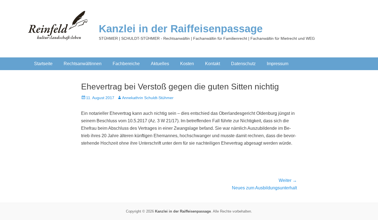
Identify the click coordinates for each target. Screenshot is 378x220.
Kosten (187, 63)
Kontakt (212, 63)
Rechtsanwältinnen (83, 63)
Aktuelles (160, 63)
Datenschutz (243, 63)
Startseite (43, 63)
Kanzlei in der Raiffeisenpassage (181, 29)
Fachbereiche (126, 63)
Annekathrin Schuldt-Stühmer (148, 98)
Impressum (277, 63)
